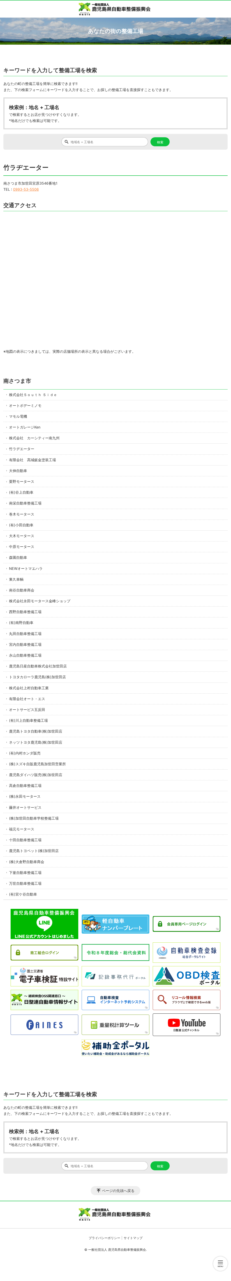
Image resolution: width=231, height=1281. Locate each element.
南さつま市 (17, 381)
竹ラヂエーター (21, 449)
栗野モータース (21, 481)
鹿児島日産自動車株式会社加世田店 (38, 666)
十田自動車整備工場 (25, 840)
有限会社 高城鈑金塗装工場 (32, 460)
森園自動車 (18, 557)
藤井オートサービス (25, 807)
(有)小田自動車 (21, 525)
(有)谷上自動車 (21, 492)
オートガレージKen (24, 427)
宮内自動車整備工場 (25, 644)
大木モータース (21, 536)
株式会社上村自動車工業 (29, 688)
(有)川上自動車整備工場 (28, 720)
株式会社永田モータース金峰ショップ (39, 601)
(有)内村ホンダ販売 (25, 753)
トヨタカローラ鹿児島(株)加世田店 (37, 677)
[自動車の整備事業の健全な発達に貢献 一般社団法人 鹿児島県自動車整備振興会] (115, 9)
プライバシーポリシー (104, 1238)
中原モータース (21, 546)
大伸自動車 (18, 470)
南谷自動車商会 (21, 590)
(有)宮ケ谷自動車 (23, 894)
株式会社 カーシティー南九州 (34, 438)
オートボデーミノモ (25, 405)
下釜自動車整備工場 (25, 872)
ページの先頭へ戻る (118, 1190)
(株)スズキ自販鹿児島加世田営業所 (37, 764)
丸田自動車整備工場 (25, 633)
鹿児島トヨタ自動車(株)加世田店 (35, 731)
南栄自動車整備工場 (25, 503)
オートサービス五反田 (27, 709)
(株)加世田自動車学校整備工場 (34, 818)
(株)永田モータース (25, 796)
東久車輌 (16, 579)
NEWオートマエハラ (26, 568)
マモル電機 (18, 416)
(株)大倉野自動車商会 (26, 861)
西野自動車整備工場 (25, 612)
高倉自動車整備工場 (25, 785)
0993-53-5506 (26, 189)
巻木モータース (21, 514)
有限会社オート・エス (27, 699)
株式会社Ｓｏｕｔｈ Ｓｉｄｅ (33, 394)
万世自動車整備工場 (25, 883)
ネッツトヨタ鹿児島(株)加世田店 (35, 742)
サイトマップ (133, 1238)
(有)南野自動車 (21, 622)
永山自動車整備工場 (25, 655)
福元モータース (21, 829)
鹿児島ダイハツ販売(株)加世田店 (35, 774)
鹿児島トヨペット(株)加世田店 (34, 850)
